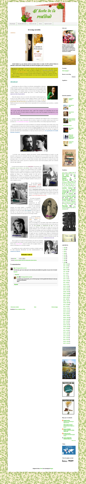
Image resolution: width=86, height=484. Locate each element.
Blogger (51, 468)
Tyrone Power (69, 207)
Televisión (65, 206)
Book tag (73, 173)
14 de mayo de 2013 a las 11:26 (21, 268)
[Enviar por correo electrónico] (19, 258)
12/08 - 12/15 (65, 269)
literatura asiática (71, 186)
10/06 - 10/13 (66, 284)
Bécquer (63, 173)
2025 (65, 249)
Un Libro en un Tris (67, 433)
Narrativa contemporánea (26, 260)
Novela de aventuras (67, 193)
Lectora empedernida (67, 437)
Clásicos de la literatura (69, 179)
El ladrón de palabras (71, 99)
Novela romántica (67, 200)
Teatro (72, 204)
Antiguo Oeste (71, 172)
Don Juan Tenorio (67, 184)
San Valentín (64, 204)
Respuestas (17, 274)
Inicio (35, 307)
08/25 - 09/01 (66, 295)
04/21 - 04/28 (66, 328)
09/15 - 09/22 (66, 289)
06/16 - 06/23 (66, 313)
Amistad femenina (65, 172)
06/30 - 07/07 (66, 310)
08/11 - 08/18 (66, 299)
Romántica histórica (71, 203)
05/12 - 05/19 (66, 323)
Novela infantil (69, 197)
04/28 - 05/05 (66, 326)
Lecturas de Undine (67, 429)
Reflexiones (73, 201)
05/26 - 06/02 (66, 319)
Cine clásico (65, 175)
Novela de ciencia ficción (66, 195)
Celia (18, 277)
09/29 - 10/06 (66, 286)
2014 (65, 260)
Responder (15, 271)
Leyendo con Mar (67, 420)
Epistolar (63, 185)
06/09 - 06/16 (66, 315)
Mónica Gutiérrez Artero (68, 424)
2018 (65, 253)
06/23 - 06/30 (66, 312)
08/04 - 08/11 (66, 300)
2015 (65, 258)
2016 (65, 257)
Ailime (41, 468)
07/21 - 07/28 (66, 304)
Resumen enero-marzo (67, 125)
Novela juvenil (65, 199)
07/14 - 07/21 (66, 306)
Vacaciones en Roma (71, 106)
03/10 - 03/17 (66, 339)
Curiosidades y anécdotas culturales (69, 182)
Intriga (65, 186)
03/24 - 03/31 (66, 335)
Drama (73, 184)
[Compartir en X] (22, 258)
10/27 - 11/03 (65, 278)
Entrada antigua (55, 307)
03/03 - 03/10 (66, 341)
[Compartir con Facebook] (23, 258)
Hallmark (74, 185)
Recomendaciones (67, 201)
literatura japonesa (65, 189)
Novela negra (73, 199)
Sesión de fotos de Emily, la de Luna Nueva (72, 120)
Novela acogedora (72, 192)
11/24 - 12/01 (65, 271)
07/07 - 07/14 (66, 308)
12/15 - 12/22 (65, 267)
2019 (65, 251)
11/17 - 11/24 (65, 273)
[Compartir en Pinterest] (24, 258)
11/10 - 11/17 (65, 275)
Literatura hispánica (18, 260)
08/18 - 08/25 (66, 297)
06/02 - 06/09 (66, 317)
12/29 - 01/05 (66, 264)
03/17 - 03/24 (66, 337)
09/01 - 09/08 (66, 293)
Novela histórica (34, 260)
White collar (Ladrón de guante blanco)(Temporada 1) (71, 136)
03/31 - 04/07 (66, 334)
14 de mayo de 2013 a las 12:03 (26, 277)
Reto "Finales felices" (71, 129)
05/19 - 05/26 (66, 321)
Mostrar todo (74, 440)
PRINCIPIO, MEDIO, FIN (67, 439)
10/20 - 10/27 (66, 280)
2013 (65, 262)
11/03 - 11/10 (65, 277)
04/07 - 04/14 (66, 332)
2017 (65, 255)
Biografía (68, 173)
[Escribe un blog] (20, 258)
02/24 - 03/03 (66, 343)
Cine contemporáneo (69, 175)
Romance (64, 203)
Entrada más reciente (15, 307)
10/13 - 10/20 (66, 282)
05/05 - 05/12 (66, 324)
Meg (14, 268)
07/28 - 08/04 (66, 302)
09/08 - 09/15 (66, 291)
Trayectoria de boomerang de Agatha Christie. (69, 422)
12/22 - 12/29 (65, 265)
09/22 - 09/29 (66, 288)
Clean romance (70, 181)
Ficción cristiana (68, 185)
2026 (65, 247)
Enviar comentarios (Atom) (20, 309)
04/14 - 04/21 (66, 330)
